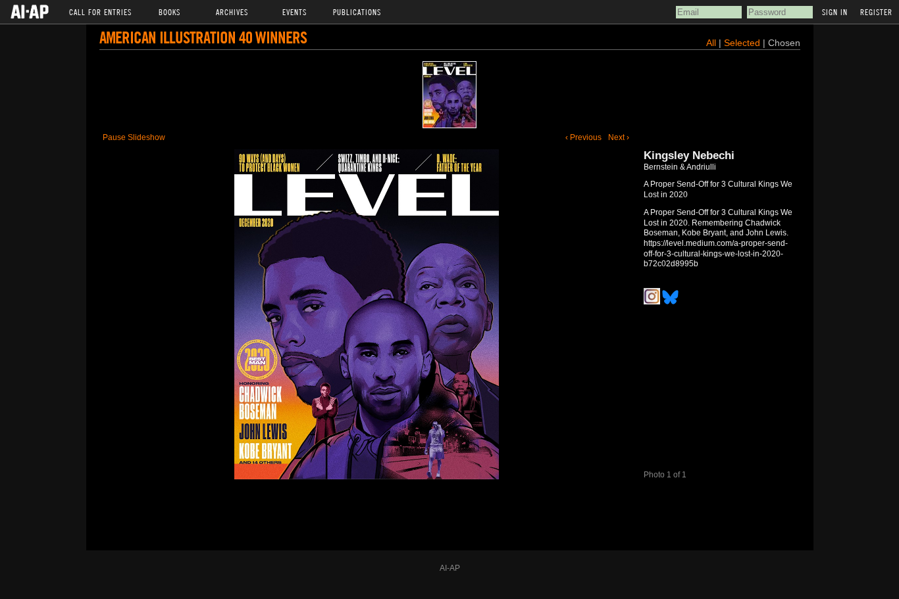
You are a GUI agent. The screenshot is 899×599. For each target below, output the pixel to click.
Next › (618, 137)
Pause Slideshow (134, 137)
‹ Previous (583, 137)
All (711, 42)
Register (876, 12)
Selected (743, 42)
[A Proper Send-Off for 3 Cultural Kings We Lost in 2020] (449, 94)
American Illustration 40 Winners (203, 37)
